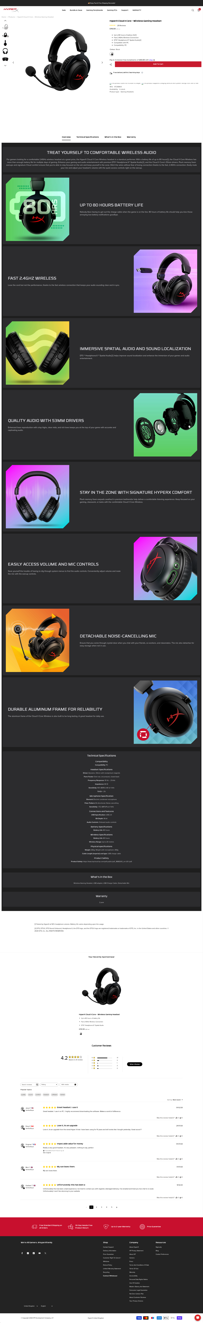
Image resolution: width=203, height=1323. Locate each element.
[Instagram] (28, 1253)
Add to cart (158, 64)
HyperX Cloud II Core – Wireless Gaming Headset (99, 1014)
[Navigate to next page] (117, 1207)
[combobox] (49, 1084)
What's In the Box (113, 137)
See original (47, 1153)
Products (11, 17)
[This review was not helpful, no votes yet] (180, 1118)
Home (4, 17)
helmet (62, 1095)
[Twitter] (45, 1253)
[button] (94, 11)
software (54, 1095)
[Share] (111, 64)
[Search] (192, 10)
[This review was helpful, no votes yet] (176, 1118)
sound (30, 1095)
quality (23, 1095)
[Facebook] (22, 1253)
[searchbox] (27, 1084)
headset (46, 1095)
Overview (66, 137)
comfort (38, 1095)
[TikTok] (33, 1253)
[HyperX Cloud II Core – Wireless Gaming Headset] (101, 986)
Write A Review (135, 1064)
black (80, 1033)
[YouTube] (39, 1253)
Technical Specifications (87, 137)
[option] (57, 62)
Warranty (131, 137)
